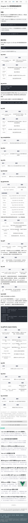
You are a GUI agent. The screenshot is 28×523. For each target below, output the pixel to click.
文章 (13, 1)
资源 (6, 1)
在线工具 (9, 515)
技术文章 (13, 515)
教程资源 (17, 515)
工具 (10, 1)
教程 (17, 1)
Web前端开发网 (9, 518)
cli (16, 8)
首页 (2, 1)
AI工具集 (2, 516)
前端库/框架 (7, 516)
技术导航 (4, 515)
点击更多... (14, 505)
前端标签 (21, 515)
